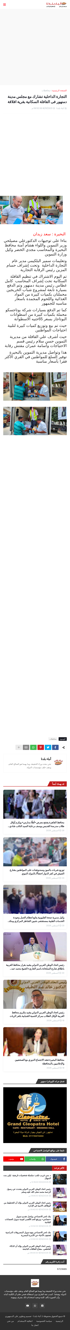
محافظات (46, 90)
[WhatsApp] (33, 747)
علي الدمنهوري (11, 1316)
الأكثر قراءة (59, 1168)
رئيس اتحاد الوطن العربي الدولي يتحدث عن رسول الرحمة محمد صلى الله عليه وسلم (29, 1190)
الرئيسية (59, 1321)
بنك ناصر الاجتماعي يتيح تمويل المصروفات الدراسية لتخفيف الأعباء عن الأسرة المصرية (28, 1234)
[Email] (26, 747)
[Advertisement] (35, 47)
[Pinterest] (40, 747)
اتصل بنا (35, 1325)
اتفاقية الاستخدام (25, 1321)
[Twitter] (48, 747)
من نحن (10, 1321)
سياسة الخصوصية (44, 1321)
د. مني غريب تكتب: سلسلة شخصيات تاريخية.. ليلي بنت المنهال (27, 1177)
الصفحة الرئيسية (59, 90)
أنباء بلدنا (46, 759)
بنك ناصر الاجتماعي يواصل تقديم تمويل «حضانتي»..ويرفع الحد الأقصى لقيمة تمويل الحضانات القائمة (28, 1219)
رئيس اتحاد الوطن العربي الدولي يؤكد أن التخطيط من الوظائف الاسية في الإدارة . (27, 1204)
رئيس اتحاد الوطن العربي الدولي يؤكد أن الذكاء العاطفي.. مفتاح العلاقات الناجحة (30, 1248)
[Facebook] (55, 747)
